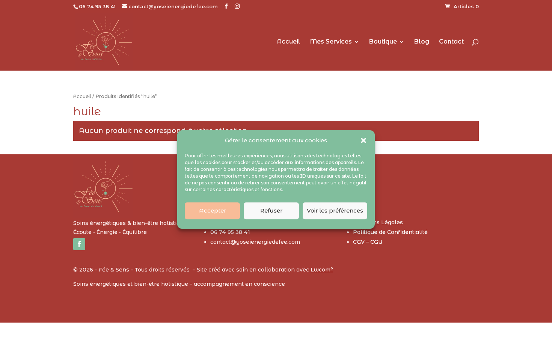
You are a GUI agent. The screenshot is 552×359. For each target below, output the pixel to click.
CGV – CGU (368, 241)
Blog (421, 42)
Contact (451, 42)
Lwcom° (322, 269)
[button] (363, 140)
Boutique (383, 42)
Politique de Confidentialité (390, 232)
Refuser (271, 210)
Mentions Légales (378, 222)
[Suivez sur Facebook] (79, 244)
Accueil (288, 42)
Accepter (212, 210)
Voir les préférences (335, 210)
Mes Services (331, 42)
